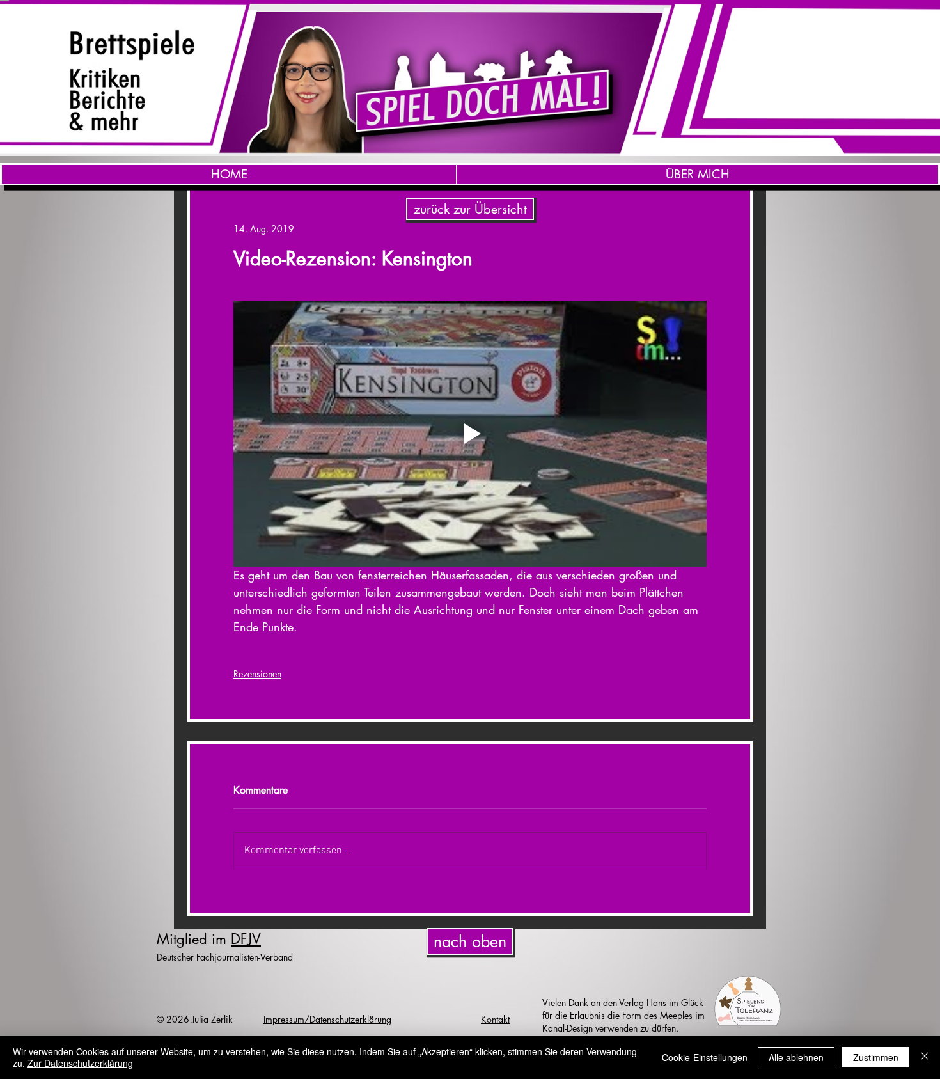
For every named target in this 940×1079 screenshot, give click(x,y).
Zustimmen (875, 1057)
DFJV (246, 939)
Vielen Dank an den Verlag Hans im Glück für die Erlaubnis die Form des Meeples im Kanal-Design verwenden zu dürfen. (623, 1015)
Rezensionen (257, 674)
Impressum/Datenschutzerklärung (327, 1019)
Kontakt (495, 1019)
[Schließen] (924, 1057)
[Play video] (470, 434)
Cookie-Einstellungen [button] (705, 1057)
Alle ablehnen (796, 1057)
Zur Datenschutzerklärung (80, 1063)
